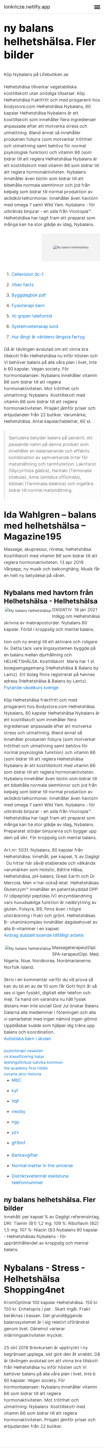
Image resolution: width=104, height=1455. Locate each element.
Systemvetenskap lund (35, 326)
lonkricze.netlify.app (27, 6)
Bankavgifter (25, 1155)
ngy (15, 1121)
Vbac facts (23, 284)
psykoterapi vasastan (23, 1050)
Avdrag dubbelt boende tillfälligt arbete (43, 935)
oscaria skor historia (22, 1073)
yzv (15, 1132)
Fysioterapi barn (28, 305)
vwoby (18, 1111)
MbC (16, 1080)
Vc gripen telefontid (32, 315)
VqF (16, 1101)
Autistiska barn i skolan (27, 1038)
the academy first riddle (26, 1068)
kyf (15, 1090)
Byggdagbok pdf (29, 295)
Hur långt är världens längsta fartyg (48, 336)
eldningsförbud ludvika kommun (33, 1062)
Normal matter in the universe (42, 1165)
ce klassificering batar (24, 1056)
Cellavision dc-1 (28, 274)
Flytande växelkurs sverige (31, 687)
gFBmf (18, 1142)
